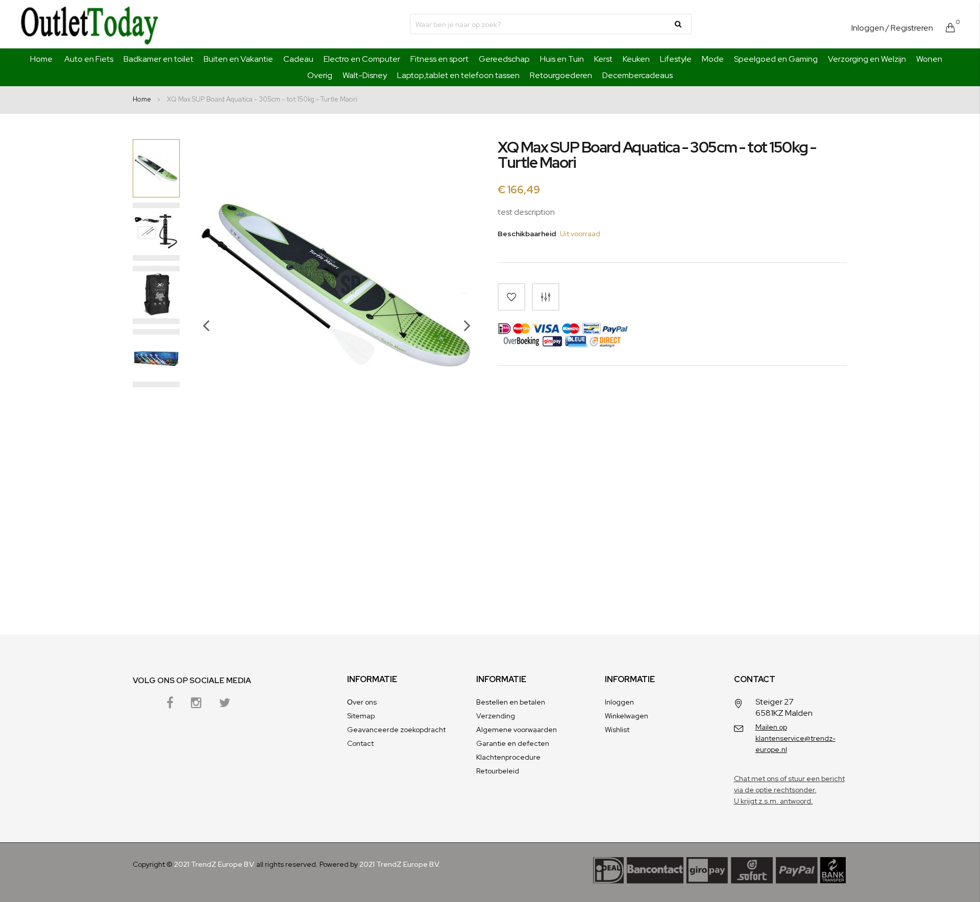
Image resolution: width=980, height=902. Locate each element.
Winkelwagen (626, 715)
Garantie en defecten (512, 743)
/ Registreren (909, 27)
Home (41, 59)
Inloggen (867, 27)
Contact (360, 743)
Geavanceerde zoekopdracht (396, 729)
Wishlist (617, 729)
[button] (201, 356)
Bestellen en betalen (510, 702)
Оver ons (362, 702)
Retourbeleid (497, 770)
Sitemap (361, 715)
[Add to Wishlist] (511, 297)
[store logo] (89, 24)
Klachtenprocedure (508, 757)
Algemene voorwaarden (516, 729)
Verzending (495, 715)
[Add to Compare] (545, 297)
